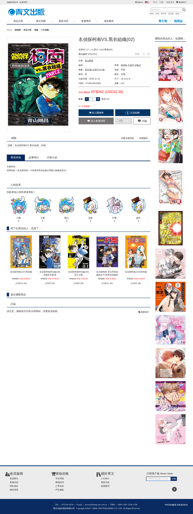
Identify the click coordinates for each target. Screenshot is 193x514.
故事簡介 (34, 157)
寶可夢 (164, 14)
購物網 (18, 30)
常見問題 (59, 478)
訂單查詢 (59, 486)
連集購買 (109, 21)
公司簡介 (105, 478)
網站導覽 (14, 490)
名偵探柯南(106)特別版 (136, 272)
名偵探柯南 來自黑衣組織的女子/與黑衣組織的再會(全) (107, 273)
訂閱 (174, 479)
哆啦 (152, 14)
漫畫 (36, 30)
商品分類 (18, 21)
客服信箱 (14, 482)
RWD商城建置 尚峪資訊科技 (176, 505)
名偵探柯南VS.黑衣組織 (27, 145)
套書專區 (86, 21)
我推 (178, 14)
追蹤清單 (170, 2)
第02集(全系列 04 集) (95, 69)
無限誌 (178, 21)
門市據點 (59, 490)
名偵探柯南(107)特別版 (21, 272)
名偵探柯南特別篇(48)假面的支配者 (50, 273)
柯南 (158, 14)
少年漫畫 (45, 30)
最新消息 (63, 21)
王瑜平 (131, 65)
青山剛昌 (89, 60)
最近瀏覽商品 (18, 294)
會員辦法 (14, 478)
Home (9, 30)
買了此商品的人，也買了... (26, 228)
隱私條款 (14, 486)
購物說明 (59, 482)
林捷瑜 (124, 65)
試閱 (126, 121)
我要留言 (145, 312)
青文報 (163, 21)
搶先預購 (41, 21)
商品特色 (16, 157)
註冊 (161, 2)
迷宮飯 (171, 14)
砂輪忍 (138, 65)
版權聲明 (105, 486)
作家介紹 (52, 157)
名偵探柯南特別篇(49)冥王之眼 (78, 273)
